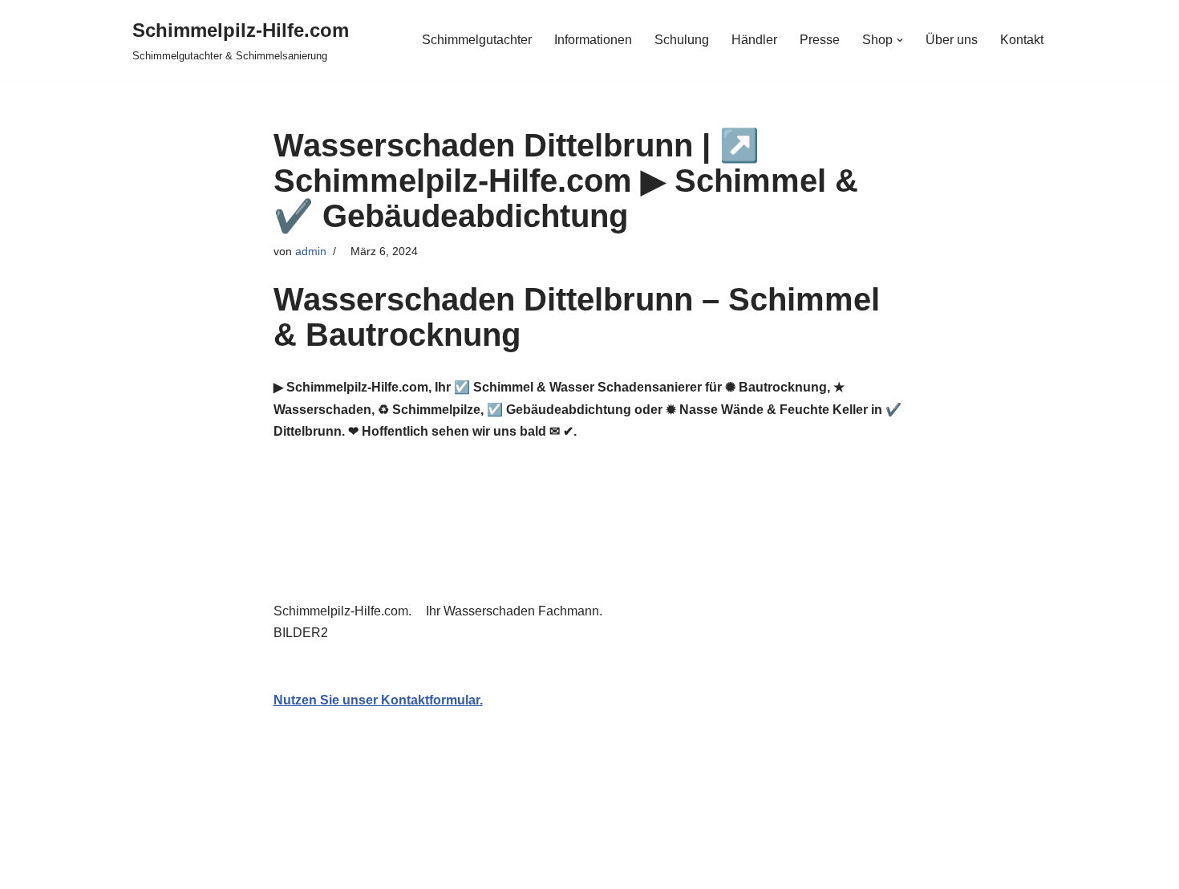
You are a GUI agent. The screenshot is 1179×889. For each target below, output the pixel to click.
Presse (820, 40)
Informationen (593, 40)
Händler (754, 40)
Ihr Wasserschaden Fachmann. (517, 611)
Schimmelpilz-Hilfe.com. (345, 611)
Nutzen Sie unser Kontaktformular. (378, 700)
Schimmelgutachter (477, 40)
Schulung (681, 40)
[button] (900, 40)
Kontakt (1021, 40)
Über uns (952, 40)
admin (310, 251)
